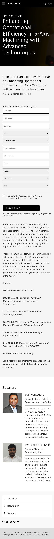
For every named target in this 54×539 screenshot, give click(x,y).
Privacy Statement (29, 198)
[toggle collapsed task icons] (40, 3)
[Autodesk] (14, 4)
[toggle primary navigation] (4, 3)
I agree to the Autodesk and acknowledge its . (24, 197)
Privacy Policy (39, 214)
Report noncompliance (33, 532)
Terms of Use (33, 196)
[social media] (10, 522)
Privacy (5, 532)
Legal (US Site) (11, 534)
